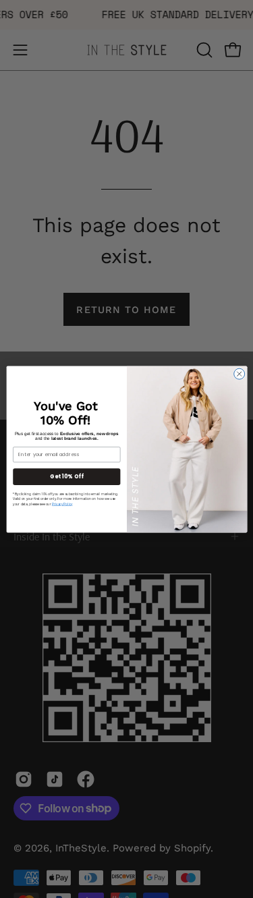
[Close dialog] (238, 373)
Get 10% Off (66, 476)
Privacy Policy (61, 503)
